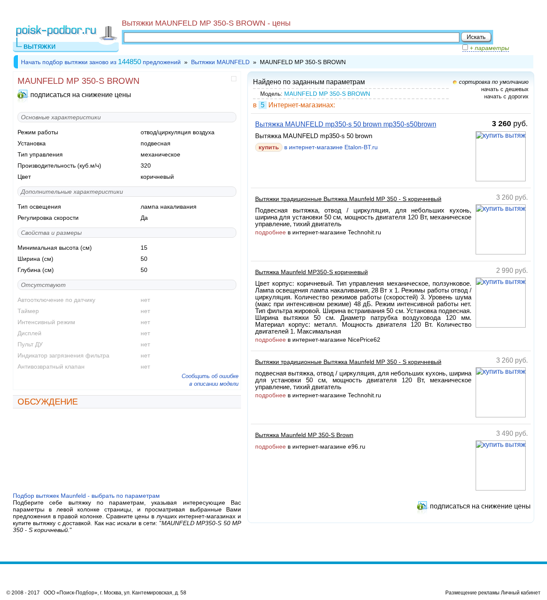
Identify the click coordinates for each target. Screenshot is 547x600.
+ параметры (488, 47)
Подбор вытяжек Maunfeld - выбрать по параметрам (86, 495)
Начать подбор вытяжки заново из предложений (101, 62)
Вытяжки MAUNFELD (220, 62)
